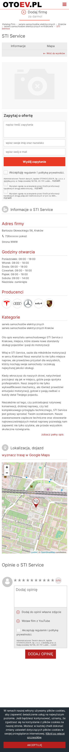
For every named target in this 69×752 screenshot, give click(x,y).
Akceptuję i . (34, 176)
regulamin (30, 172)
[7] (40, 580)
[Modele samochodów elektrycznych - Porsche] (49, 303)
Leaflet (34, 552)
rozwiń (56, 180)
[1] (15, 580)
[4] (28, 580)
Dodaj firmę (37, 14)
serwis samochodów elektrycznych (23, 324)
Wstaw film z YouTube (35, 621)
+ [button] (7, 467)
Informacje (18, 46)
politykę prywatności (50, 172)
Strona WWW (10, 241)
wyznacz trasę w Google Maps (26, 455)
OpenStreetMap (48, 552)
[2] (19, 580)
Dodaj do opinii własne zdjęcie (41, 612)
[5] (32, 580)
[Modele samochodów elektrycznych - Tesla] (6, 303)
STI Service (18, 352)
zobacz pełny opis (52, 434)
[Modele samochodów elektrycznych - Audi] (17, 303)
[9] (48, 580)
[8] (44, 580)
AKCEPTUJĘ (34, 745)
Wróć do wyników (56, 53)
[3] (24, 580)
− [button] (7, 473)
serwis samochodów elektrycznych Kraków (28, 328)
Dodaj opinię (40, 654)
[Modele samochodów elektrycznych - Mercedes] (28, 303)
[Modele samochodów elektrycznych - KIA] (38, 303)
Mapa (51, 46)
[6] (36, 580)
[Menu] (64, 4)
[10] (53, 580)
